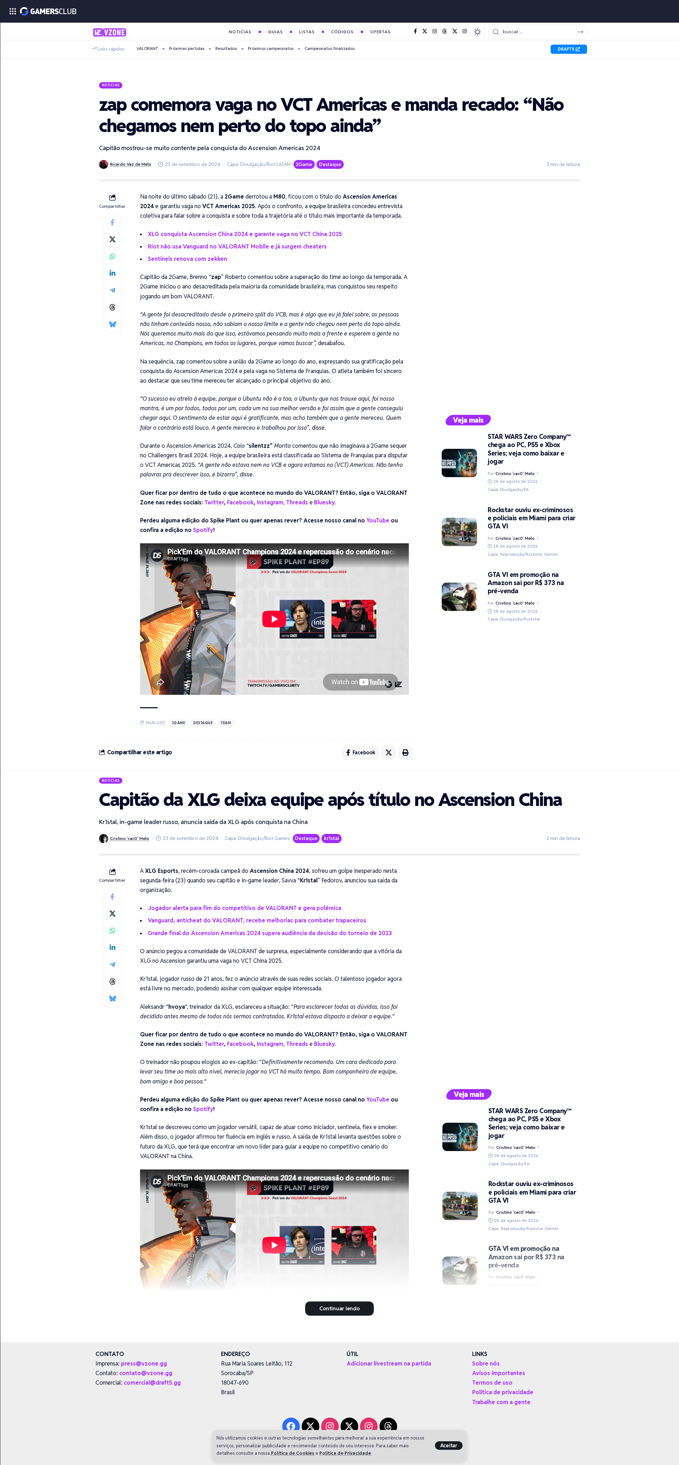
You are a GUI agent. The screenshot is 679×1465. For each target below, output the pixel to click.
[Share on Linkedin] (112, 273)
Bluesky (324, 502)
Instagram (270, 502)
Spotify (203, 530)
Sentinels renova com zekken (187, 259)
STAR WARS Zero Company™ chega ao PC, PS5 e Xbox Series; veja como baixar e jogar (529, 449)
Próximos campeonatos (271, 48)
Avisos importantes (498, 1373)
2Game (304, 164)
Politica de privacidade (502, 1392)
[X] (424, 31)
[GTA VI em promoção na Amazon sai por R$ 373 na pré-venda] (459, 597)
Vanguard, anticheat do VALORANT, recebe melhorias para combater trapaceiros (257, 920)
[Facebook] (415, 31)
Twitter (214, 502)
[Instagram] (435, 31)
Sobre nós (486, 1363)
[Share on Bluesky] (112, 324)
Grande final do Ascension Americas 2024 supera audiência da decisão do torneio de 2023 (270, 933)
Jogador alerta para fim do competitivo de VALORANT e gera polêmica (244, 908)
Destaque (330, 164)
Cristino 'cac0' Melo (515, 473)
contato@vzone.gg (145, 1373)
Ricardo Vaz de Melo (130, 164)
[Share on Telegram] (112, 290)
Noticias (111, 84)
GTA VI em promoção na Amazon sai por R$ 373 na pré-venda (526, 583)
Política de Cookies (292, 1453)
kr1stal (331, 838)
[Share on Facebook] (112, 222)
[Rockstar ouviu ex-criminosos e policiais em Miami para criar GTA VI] (459, 532)
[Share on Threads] (112, 307)
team (226, 722)
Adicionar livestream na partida (389, 1363)
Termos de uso (492, 1382)
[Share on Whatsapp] (112, 256)
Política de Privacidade (345, 1453)
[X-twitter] (310, 1426)
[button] (449, 1445)
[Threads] (444, 31)
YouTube (377, 520)
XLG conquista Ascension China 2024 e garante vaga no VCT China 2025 (245, 234)
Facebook (240, 502)
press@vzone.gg (144, 1363)
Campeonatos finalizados (329, 48)
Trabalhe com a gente (501, 1402)
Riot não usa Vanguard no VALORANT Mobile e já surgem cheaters (237, 246)
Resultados (226, 48)
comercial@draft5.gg (152, 1382)
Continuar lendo (339, 1308)
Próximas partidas (186, 48)
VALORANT (147, 48)
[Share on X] (112, 239)
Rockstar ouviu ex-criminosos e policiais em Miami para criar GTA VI (531, 518)
